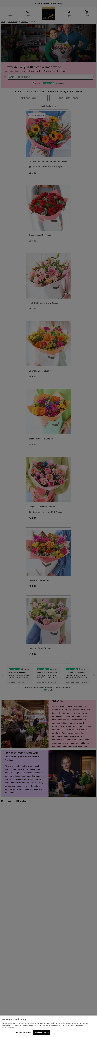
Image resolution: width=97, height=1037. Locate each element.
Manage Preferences (23, 1032)
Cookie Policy (10, 1028)
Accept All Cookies (42, 1032)
